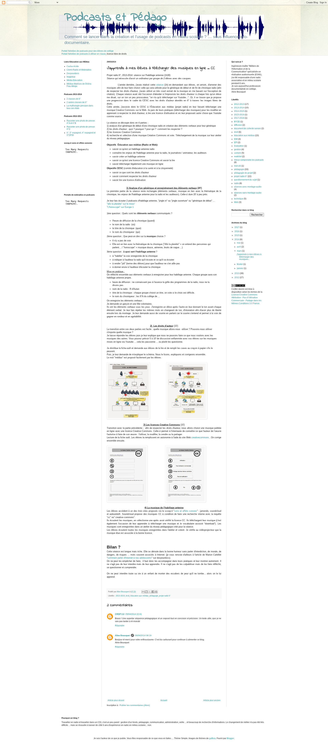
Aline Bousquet (122, 635)
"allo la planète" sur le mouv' (121, 203)
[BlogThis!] (146, 591)
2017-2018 (239, 118)
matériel (238, 156)
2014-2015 (239, 111)
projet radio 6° (164, 596)
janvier (240, 268)
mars (239, 251)
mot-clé (237, 166)
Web (236, 202)
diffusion (238, 125)
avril (239, 247)
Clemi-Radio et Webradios (79, 70)
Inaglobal (71, 77)
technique (238, 199)
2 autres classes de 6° (77, 102)
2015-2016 (239, 114)
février (240, 264)
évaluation (239, 146)
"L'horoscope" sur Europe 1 (120, 207)
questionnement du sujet (245, 180)
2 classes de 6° (74, 99)
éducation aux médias (139, 596)
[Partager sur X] (149, 591)
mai (239, 243)
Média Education (74, 80)
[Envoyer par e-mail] (143, 591)
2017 (237, 227)
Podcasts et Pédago (115, 17)
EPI (235, 142)
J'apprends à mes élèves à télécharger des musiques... (249, 256)
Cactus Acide (73, 66)
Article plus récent (116, 700)
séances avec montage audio (247, 187)
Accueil (163, 700)
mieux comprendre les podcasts (249, 160)
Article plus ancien (211, 700)
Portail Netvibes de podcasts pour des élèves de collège (88, 51)
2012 (237, 277)
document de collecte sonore (247, 128)
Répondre (119, 625)
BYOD (237, 121)
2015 (237, 235)
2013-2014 (120, 596)
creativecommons (200, 437)
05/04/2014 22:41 (133, 614)
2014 (237, 239)
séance (160, 84)
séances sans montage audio (247, 193)
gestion (237, 149)
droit (127, 596)
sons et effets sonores (185, 511)
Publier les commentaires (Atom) (135, 705)
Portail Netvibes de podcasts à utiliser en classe (84, 54)
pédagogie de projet (243, 173)
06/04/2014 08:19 (143, 635)
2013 (237, 273)
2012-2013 (239, 104)
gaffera (212, 738)
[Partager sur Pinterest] (156, 591)
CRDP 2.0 (119, 614)
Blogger (230, 738)
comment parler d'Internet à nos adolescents (130, 558)
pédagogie (153, 596)
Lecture (237, 153)
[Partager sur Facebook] (153, 591)
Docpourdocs (73, 73)
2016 (237, 231)
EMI (236, 139)
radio (236, 183)
